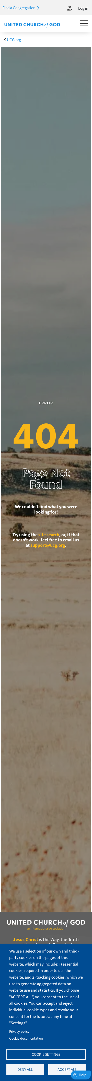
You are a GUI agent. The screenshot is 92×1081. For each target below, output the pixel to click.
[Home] (32, 24)
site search (48, 534)
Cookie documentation (26, 1038)
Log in (83, 8)
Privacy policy (19, 1031)
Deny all (25, 1069)
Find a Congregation (19, 7)
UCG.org (14, 39)
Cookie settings (46, 1054)
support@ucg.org (47, 545)
